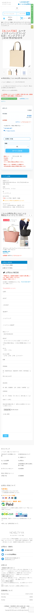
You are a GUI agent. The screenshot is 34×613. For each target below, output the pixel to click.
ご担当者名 (6, 305)
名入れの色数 (6, 354)
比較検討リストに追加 (32, 14)
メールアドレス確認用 (8, 325)
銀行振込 (5, 489)
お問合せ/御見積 (7, 262)
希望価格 (5, 366)
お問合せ (21, 460)
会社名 (5, 298)
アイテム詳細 (6, 176)
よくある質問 (5, 460)
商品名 (5, 338)
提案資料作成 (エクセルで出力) (9, 98)
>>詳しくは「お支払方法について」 (10, 523)
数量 (4, 359)
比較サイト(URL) (7, 399)
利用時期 (5, 391)
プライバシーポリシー (7, 468)
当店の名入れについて (24, 454)
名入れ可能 (22, 13)
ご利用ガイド (22, 457)
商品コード (6, 331)
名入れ (4, 348)
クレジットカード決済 (8, 495)
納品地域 (5, 383)
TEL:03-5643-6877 (25, 282)
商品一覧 (4, 475)
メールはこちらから (10, 130)
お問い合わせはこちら (24, 78)
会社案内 (21, 468)
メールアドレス (7, 318)
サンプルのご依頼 (7, 265)
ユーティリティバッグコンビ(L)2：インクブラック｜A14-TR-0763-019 (13, 34)
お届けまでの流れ (7, 268)
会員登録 (10, 19)
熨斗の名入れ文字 (7, 376)
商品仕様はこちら (8, 78)
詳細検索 (21, 475)
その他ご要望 (6, 414)
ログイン (10, 17)
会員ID (4, 291)
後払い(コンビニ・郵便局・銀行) (11, 501)
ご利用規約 (5, 463)
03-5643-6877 (8, 128)
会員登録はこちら (24, 98)
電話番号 (5, 311)
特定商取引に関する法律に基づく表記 (20, 606)
